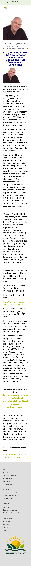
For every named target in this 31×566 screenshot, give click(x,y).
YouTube (6, 530)
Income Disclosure (9, 496)
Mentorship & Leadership (11, 513)
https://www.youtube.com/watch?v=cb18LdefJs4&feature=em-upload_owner (15, 401)
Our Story (6, 507)
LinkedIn (6, 527)
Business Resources (10, 510)
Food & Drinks (8, 478)
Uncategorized (24, 48)
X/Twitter (6, 524)
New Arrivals (7, 473)
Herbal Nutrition (8, 481)
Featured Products (9, 476)
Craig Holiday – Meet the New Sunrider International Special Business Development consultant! (14, 45)
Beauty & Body (8, 484)
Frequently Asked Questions (12, 493)
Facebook (6, 521)
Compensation (8, 498)
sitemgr (7, 48)
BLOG (18, 48)
